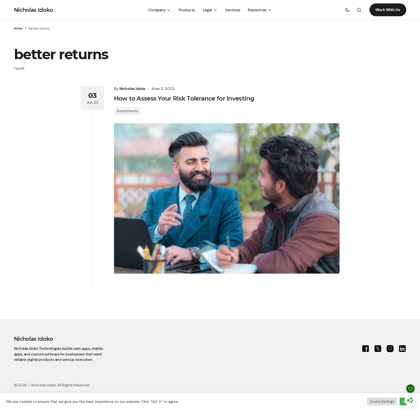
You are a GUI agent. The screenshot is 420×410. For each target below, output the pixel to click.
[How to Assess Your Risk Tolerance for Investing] (227, 198)
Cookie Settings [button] (382, 401)
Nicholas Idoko (33, 10)
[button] (347, 10)
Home (18, 28)
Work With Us (387, 9)
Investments (127, 111)
